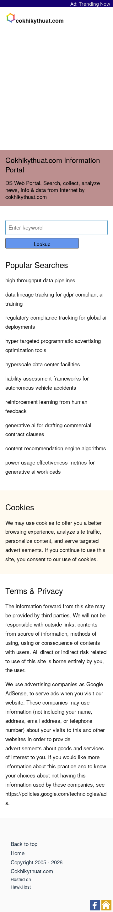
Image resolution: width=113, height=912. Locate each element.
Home (17, 853)
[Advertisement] (56, 90)
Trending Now (94, 4)
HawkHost (21, 887)
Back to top (24, 844)
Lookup (42, 243)
